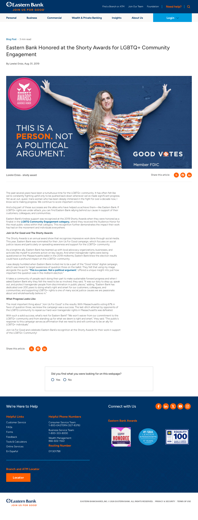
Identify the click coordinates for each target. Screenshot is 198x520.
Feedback (11, 436)
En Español (12, 451)
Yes (58, 379)
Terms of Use (184, 501)
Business (32, 17)
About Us (137, 17)
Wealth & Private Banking (87, 17)
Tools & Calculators (16, 441)
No (70, 379)
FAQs (9, 427)
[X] (176, 175)
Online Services (14, 446)
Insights (116, 17)
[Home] (25, 6)
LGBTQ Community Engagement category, (45, 221)
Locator (18, 477)
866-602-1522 (57, 440)
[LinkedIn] (189, 175)
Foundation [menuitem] (153, 6)
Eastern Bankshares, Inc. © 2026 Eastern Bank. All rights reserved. (116, 501)
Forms (9, 431)
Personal (11, 17)
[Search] (188, 6)
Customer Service (16, 422)
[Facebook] (182, 175)
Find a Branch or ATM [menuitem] (113, 6)
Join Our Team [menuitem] (135, 6)
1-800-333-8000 (58, 433)
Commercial (54, 17)
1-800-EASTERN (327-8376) (64, 425)
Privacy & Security (165, 501)
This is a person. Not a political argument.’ (53, 270)
